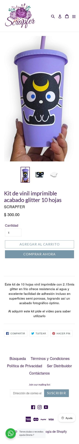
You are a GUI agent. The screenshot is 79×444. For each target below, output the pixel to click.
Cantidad (11, 225)
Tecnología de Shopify (52, 431)
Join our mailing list (39, 384)
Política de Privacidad (24, 365)
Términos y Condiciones (50, 358)
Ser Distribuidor (59, 365)
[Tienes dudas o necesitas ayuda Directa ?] (11, 433)
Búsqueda (18, 358)
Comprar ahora (39, 254)
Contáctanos (39, 373)
